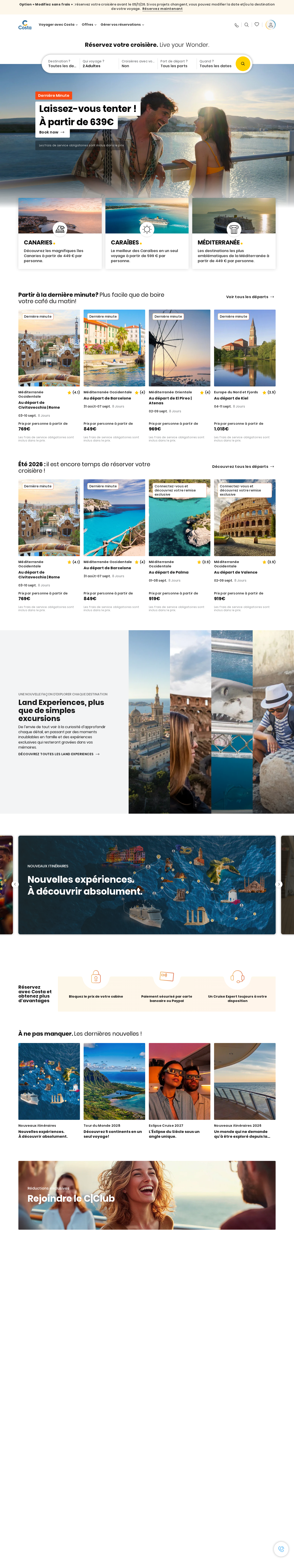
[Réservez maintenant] (60, 233)
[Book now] (147, 136)
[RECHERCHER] (247, 25)
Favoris (257, 25)
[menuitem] (60, 63)
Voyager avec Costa (56, 24)
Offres (87, 24)
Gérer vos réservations (121, 24)
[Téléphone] (236, 25)
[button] (257, 25)
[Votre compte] (271, 25)
